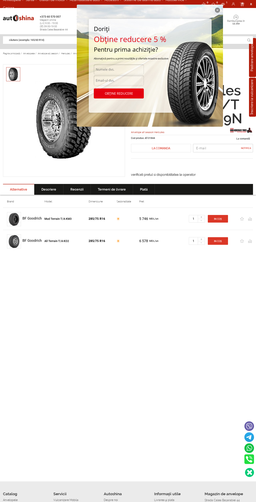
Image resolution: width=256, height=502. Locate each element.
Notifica (246, 148)
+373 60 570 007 (54, 23)
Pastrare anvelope (252, 57)
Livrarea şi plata (164, 500)
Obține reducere (119, 93)
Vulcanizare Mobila (65, 500)
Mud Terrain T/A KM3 (58, 218)
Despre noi (111, 500)
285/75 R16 (97, 219)
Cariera (8, 8)
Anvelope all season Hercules (147, 132)
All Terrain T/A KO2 (56, 241)
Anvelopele (10, 500)
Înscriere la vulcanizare (252, 97)
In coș (218, 219)
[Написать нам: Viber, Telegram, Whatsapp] (249, 472)
